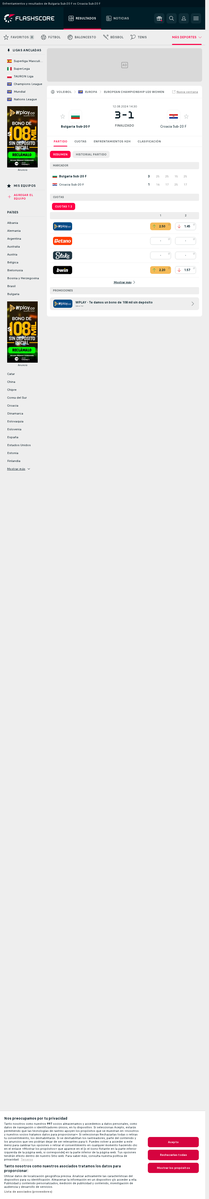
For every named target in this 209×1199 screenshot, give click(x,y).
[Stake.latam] (62, 255)
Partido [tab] (60, 141)
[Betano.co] (62, 241)
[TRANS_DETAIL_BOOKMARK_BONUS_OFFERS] (159, 18)
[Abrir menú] (196, 18)
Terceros (27, 1159)
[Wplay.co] (62, 226)
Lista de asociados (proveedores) (28, 1191)
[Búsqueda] (171, 18)
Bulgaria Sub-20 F (75, 126)
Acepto (173, 1142)
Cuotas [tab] (80, 141)
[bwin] (62, 270)
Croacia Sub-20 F (173, 126)
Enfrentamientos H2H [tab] (112, 141)
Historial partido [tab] (91, 154)
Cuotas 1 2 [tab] (63, 206)
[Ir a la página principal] (32, 18)
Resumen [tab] (60, 154)
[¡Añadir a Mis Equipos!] (63, 116)
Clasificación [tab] (149, 141)
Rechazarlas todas (173, 1155)
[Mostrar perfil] (75, 116)
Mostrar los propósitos (173, 1168)
